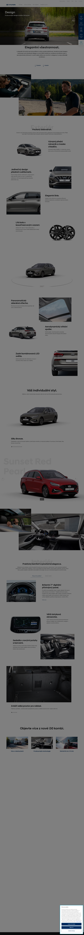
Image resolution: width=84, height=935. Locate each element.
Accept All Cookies (71, 924)
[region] (71, 919)
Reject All (71, 927)
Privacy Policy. (78, 921)
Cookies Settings (71, 930)
